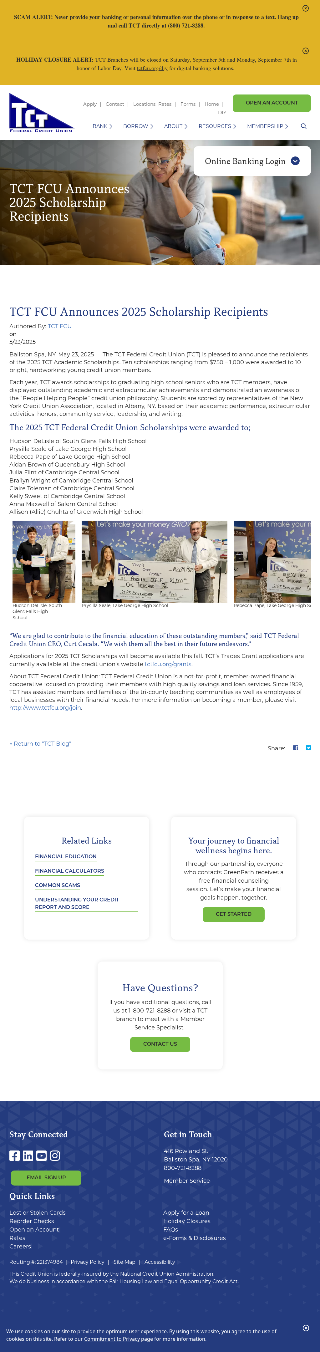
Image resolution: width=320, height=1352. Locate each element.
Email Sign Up (46, 1178)
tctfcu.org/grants (168, 664)
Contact (115, 104)
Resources (215, 126)
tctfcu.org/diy (152, 68)
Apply (90, 104)
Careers (20, 1246)
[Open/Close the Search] (304, 126)
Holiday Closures (187, 1221)
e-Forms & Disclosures (194, 1238)
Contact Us (160, 1044)
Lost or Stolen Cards (37, 1212)
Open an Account (272, 103)
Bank (100, 126)
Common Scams (57, 885)
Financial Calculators (69, 871)
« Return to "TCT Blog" (40, 743)
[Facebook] (16, 1156)
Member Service (187, 1180)
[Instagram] (55, 1156)
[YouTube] (43, 1156)
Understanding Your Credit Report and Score (77, 904)
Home (212, 104)
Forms (188, 104)
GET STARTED (233, 914)
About (173, 126)
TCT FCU (60, 326)
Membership (265, 126)
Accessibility (160, 1262)
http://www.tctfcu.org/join (45, 707)
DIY (222, 112)
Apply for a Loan (186, 1212)
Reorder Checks (31, 1221)
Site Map (124, 1262)
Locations (145, 104)
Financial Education (66, 857)
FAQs (170, 1229)
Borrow (135, 126)
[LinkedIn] (29, 1156)
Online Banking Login (246, 161)
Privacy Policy (87, 1262)
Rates (164, 104)
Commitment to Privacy (112, 1338)
